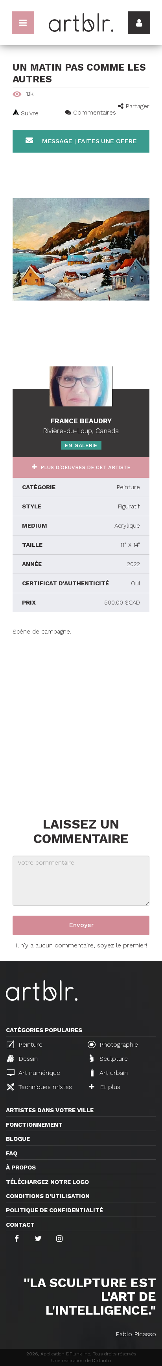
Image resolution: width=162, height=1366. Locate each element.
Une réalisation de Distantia (81, 1360)
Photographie (118, 1044)
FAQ (11, 1153)
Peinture (29, 1044)
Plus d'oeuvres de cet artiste (85, 467)
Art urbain (113, 1072)
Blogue (18, 1138)
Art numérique (38, 1072)
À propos (21, 1167)
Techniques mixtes (44, 1087)
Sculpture (113, 1058)
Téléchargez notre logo (47, 1182)
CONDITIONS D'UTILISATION (48, 1196)
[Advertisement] (81, 717)
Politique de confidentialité (54, 1210)
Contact (20, 1224)
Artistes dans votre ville (50, 1110)
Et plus (109, 1087)
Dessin (27, 1058)
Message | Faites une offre (88, 141)
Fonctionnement (34, 1124)
